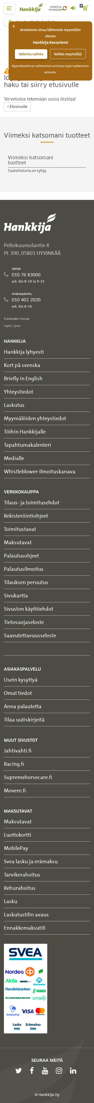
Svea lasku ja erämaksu (31, 861)
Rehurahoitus (20, 887)
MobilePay (16, 847)
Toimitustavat (20, 528)
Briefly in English (23, 378)
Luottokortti (17, 834)
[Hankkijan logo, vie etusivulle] (34, 7)
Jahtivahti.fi (18, 750)
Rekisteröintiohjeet (26, 515)
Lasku (10, 901)
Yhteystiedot (18, 391)
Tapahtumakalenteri (27, 444)
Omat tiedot (18, 692)
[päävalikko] (9, 8)
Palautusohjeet (21, 555)
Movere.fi (15, 790)
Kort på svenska (22, 365)
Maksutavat (18, 542)
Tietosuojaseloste (24, 622)
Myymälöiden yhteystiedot (35, 418)
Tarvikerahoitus (22, 874)
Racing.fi (14, 763)
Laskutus (14, 404)
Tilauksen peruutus (26, 582)
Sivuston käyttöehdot (28, 608)
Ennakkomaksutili (24, 927)
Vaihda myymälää (68, 54)
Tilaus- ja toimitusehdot (31, 502)
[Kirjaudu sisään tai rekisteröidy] (73, 8)
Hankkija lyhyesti (24, 351)
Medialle (14, 458)
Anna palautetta (23, 706)
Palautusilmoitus (24, 568)
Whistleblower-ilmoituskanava (39, 471)
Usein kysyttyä (21, 679)
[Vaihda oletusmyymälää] (64, 8)
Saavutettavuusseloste (30, 635)
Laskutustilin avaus (26, 914)
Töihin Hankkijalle (25, 431)
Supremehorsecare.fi (28, 777)
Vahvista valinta (31, 54)
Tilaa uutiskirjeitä (24, 719)
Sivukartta (16, 595)
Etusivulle (18, 107)
